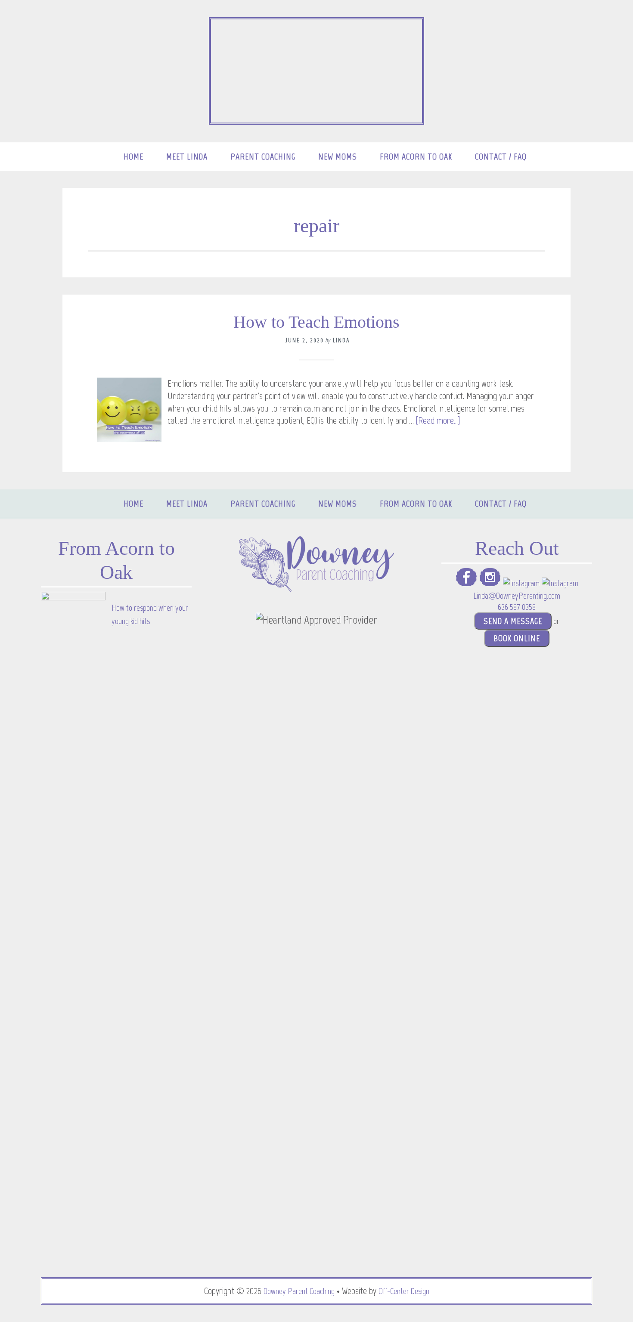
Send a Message (513, 621)
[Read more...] (438, 420)
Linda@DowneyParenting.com (516, 595)
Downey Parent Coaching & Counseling (316, 71)
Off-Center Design (404, 1291)
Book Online (516, 638)
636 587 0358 (517, 607)
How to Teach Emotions (316, 322)
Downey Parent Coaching (299, 1291)
